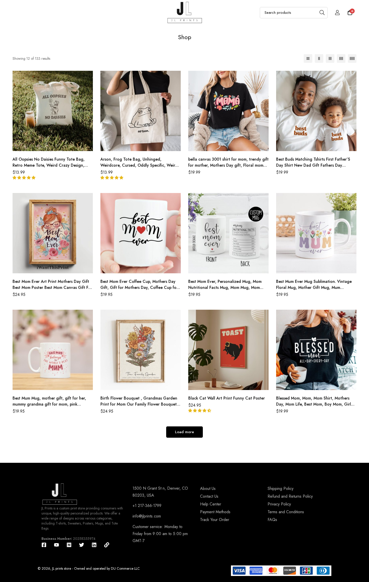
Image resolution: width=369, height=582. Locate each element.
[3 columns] (330, 58)
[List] (308, 58)
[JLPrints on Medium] (69, 544)
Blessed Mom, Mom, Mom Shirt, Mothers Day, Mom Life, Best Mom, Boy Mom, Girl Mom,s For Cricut (313, 404)
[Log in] (337, 12)
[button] (25, 177)
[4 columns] (341, 58)
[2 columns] (319, 58)
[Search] (322, 12)
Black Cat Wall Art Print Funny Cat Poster (226, 398)
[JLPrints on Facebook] (43, 544)
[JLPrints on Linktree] (106, 544)
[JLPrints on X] (81, 544)
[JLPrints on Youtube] (56, 544)
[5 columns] (352, 58)
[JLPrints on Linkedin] (94, 544)
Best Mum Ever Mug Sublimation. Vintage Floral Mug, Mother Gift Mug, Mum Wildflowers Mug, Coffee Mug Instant (314, 287)
